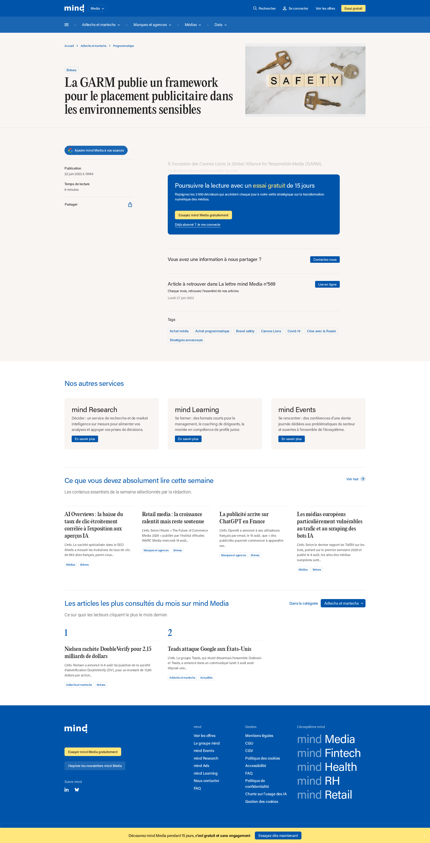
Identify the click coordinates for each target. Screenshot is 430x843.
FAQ (197, 788)
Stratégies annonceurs (186, 340)
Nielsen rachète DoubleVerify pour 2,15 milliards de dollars (107, 652)
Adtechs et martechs (99, 24)
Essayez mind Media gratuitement (203, 215)
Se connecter (298, 8)
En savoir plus (85, 439)
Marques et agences (150, 24)
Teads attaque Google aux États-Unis (209, 649)
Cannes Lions (271, 331)
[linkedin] (66, 790)
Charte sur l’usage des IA (265, 793)
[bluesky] (77, 790)
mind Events (204, 750)
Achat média (179, 331)
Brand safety (245, 331)
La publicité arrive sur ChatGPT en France (244, 518)
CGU (249, 743)
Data (218, 24)
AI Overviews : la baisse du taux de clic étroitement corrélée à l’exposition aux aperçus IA (93, 525)
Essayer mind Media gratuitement (93, 752)
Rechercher (267, 8)
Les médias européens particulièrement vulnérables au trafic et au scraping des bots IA (329, 525)
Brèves (71, 70)
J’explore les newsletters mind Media (95, 765)
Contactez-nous (324, 259)
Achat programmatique (212, 331)
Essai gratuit (353, 8)
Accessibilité (255, 765)
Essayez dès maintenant (278, 835)
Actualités (206, 677)
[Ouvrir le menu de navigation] (66, 24)
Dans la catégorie (303, 603)
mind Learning (206, 773)
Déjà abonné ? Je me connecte (197, 224)
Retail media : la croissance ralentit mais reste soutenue (173, 518)
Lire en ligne (327, 284)
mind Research (206, 758)
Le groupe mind (207, 743)
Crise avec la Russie (321, 331)
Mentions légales (259, 735)
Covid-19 (294, 331)
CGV (249, 750)
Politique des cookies (262, 758)
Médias (191, 24)
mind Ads (201, 765)
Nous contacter (206, 780)
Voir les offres (325, 8)
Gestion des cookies (261, 801)
